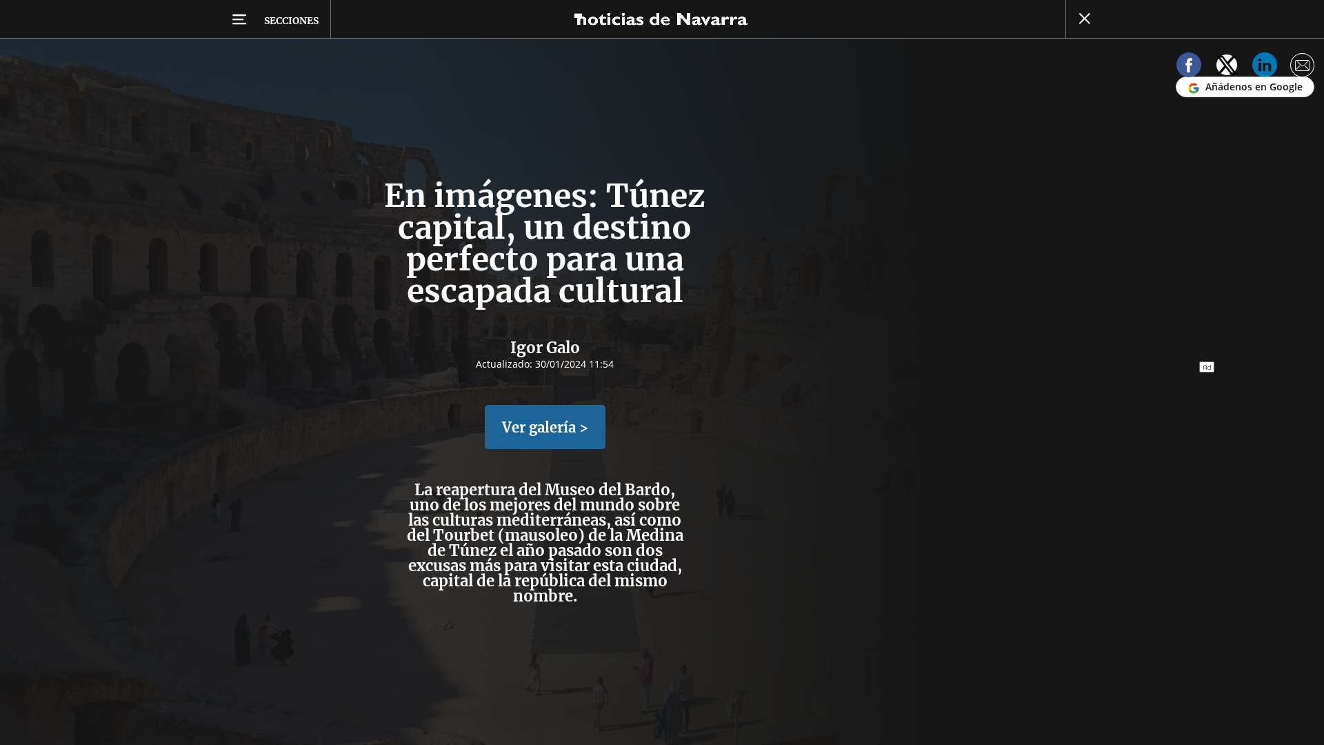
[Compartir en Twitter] (1226, 67)
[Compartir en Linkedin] (1264, 67)
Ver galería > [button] (545, 427)
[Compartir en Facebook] (1188, 67)
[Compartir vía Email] (1302, 67)
